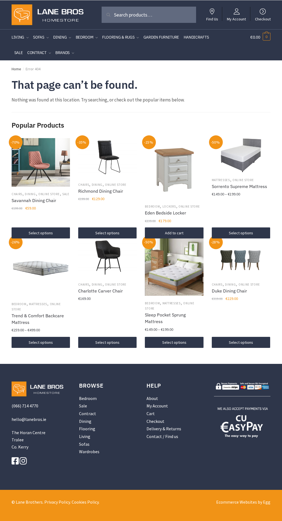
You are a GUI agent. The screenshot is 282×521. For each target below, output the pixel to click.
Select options (41, 232)
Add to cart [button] (174, 232)
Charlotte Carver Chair (100, 291)
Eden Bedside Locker (165, 213)
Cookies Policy (85, 502)
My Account (236, 19)
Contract (87, 413)
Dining (30, 194)
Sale (65, 194)
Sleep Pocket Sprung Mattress (165, 318)
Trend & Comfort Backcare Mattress (38, 319)
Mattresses (221, 180)
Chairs (17, 194)
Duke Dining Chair (229, 291)
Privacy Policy (57, 502)
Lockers (169, 206)
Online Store (48, 194)
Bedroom (152, 206)
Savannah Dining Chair (34, 200)
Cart (151, 413)
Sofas (84, 444)
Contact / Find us (162, 436)
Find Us (212, 19)
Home (16, 68)
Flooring (87, 428)
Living (84, 436)
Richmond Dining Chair (100, 191)
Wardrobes (89, 451)
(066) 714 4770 (25, 406)
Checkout (263, 19)
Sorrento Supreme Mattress (239, 186)
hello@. (29, 419)
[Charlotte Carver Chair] (107, 257)
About (152, 398)
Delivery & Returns (164, 428)
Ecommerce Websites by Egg (243, 502)
